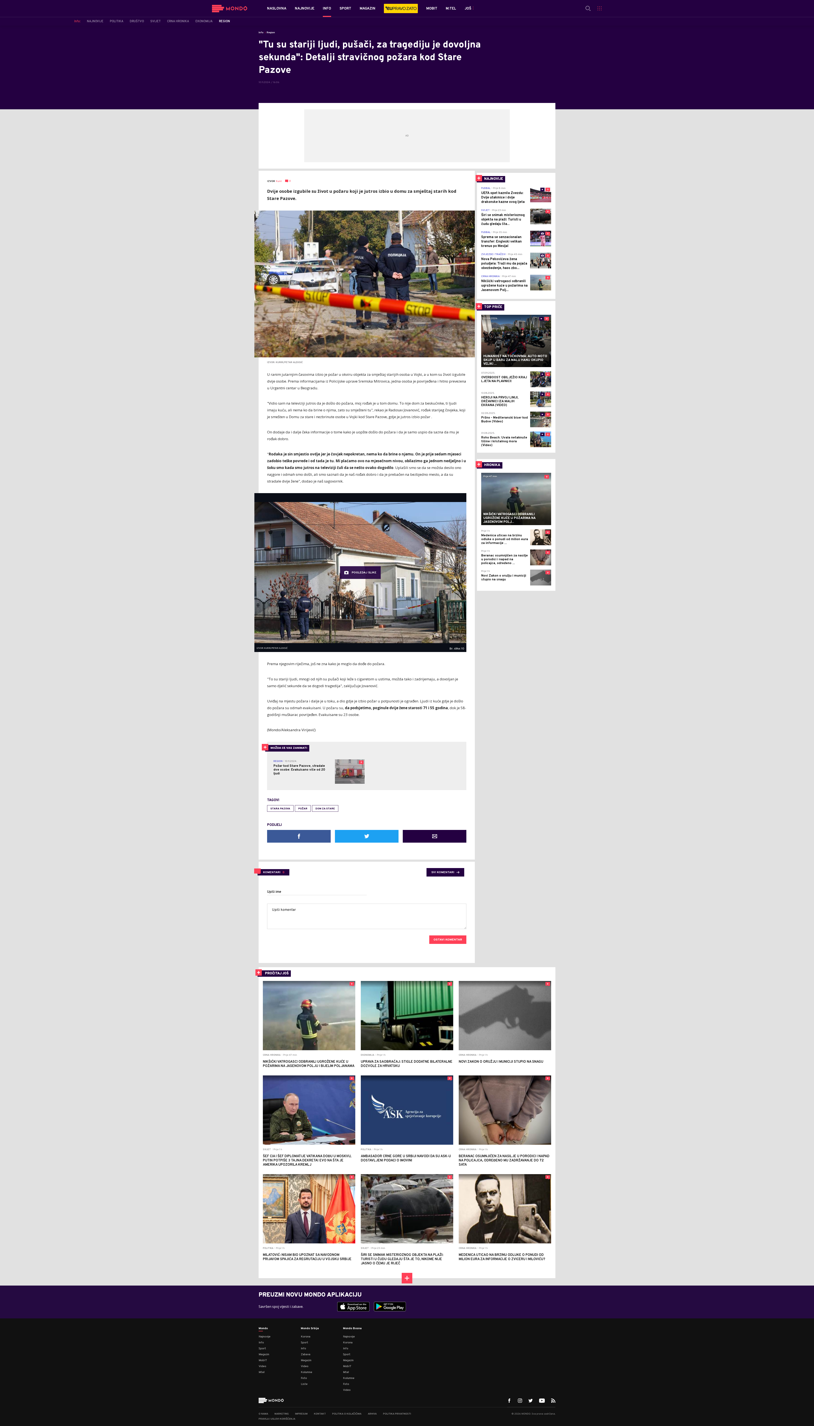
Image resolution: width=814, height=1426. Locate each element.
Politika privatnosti (397, 1414)
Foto (304, 1378)
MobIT (263, 1360)
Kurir (279, 181)
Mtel (262, 1372)
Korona (305, 1337)
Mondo (263, 1328)
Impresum (301, 1414)
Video (262, 1366)
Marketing (282, 1414)
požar (302, 808)
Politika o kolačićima (346, 1414)
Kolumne (306, 1372)
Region (271, 32)
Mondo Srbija (310, 1328)
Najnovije (264, 1337)
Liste (304, 1384)
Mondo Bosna (352, 1328)
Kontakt (320, 1414)
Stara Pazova (280, 808)
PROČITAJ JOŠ (277, 973)
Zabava (305, 1354)
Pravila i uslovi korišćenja (277, 1419)
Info (261, 32)
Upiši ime (274, 892)
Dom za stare (325, 808)
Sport (262, 1348)
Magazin (264, 1354)
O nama (263, 1414)
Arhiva (372, 1414)
